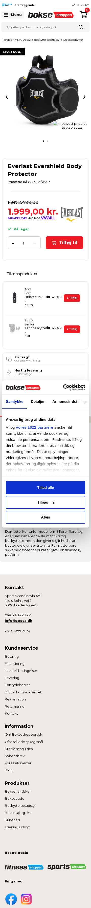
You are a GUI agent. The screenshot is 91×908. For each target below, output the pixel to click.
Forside (7, 40)
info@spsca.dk (18, 620)
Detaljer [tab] (38, 401)
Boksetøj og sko (18, 813)
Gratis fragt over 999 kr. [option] (74, 5)
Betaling (12, 656)
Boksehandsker (18, 791)
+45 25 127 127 (18, 615)
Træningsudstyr (17, 827)
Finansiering (15, 664)
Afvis (45, 517)
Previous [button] (41, 5)
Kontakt (11, 713)
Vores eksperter (18, 763)
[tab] (43, 141)
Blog (9, 770)
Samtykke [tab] (14, 401)
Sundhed (12, 820)
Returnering (15, 706)
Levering (12, 678)
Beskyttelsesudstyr (20, 805)
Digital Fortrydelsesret (23, 692)
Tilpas (42, 502)
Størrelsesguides (19, 749)
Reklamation (15, 699)
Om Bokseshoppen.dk (23, 734)
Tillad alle (45, 487)
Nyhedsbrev (15, 756)
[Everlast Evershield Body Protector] (45, 93)
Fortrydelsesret (17, 685)
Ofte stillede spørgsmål (24, 742)
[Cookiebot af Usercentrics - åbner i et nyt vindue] (64, 387)
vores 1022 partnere (34, 427)
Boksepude (14, 798)
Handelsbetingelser (21, 671)
